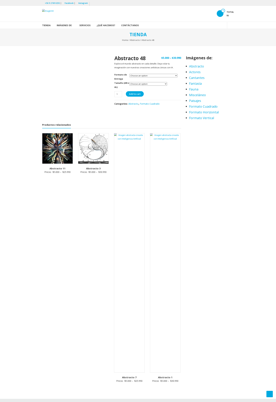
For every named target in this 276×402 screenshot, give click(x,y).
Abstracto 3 (93, 168)
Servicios (85, 25)
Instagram (83, 3)
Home (125, 40)
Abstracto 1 (165, 377)
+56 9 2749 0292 (52, 3)
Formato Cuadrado (150, 103)
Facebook (69, 3)
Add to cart (135, 93)
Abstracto (135, 40)
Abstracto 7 (129, 377)
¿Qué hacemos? (106, 25)
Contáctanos (130, 25)
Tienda (46, 25)
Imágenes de (64, 25)
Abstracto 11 (57, 168)
